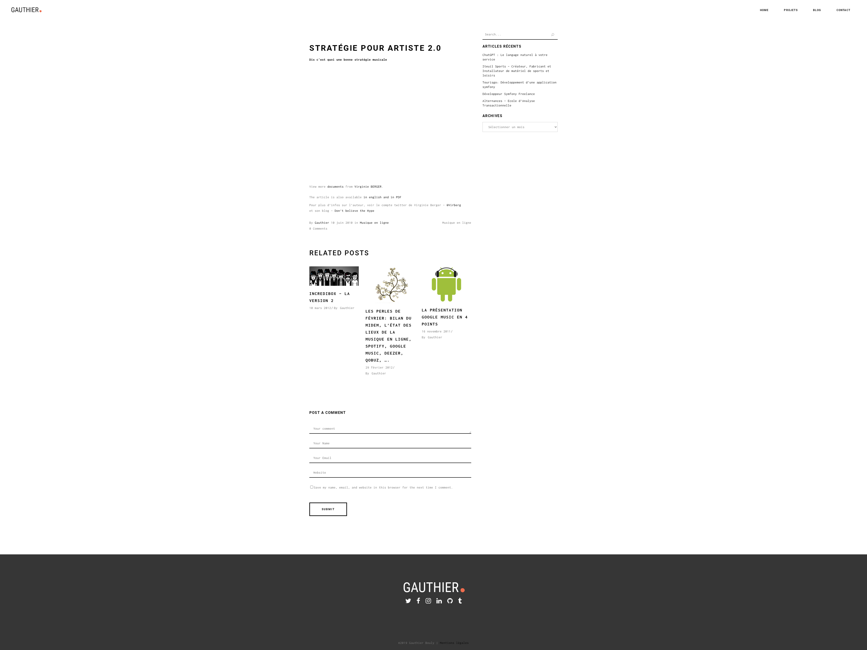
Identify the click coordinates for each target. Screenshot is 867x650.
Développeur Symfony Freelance (508, 94)
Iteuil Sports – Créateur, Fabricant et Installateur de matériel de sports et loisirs (516, 71)
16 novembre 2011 (436, 331)
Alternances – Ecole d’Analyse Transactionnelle (508, 103)
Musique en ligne (374, 222)
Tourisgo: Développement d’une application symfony (519, 85)
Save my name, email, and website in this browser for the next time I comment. (383, 487)
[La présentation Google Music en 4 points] (446, 284)
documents (335, 186)
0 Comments (318, 228)
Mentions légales (454, 643)
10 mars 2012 (320, 308)
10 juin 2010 (342, 222)
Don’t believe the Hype (354, 210)
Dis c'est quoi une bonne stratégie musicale (348, 59)
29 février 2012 (379, 367)
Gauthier (322, 222)
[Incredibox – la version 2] (334, 276)
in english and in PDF (382, 197)
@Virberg (454, 205)
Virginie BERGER (368, 186)
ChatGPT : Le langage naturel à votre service (515, 57)
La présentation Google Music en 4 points (445, 317)
